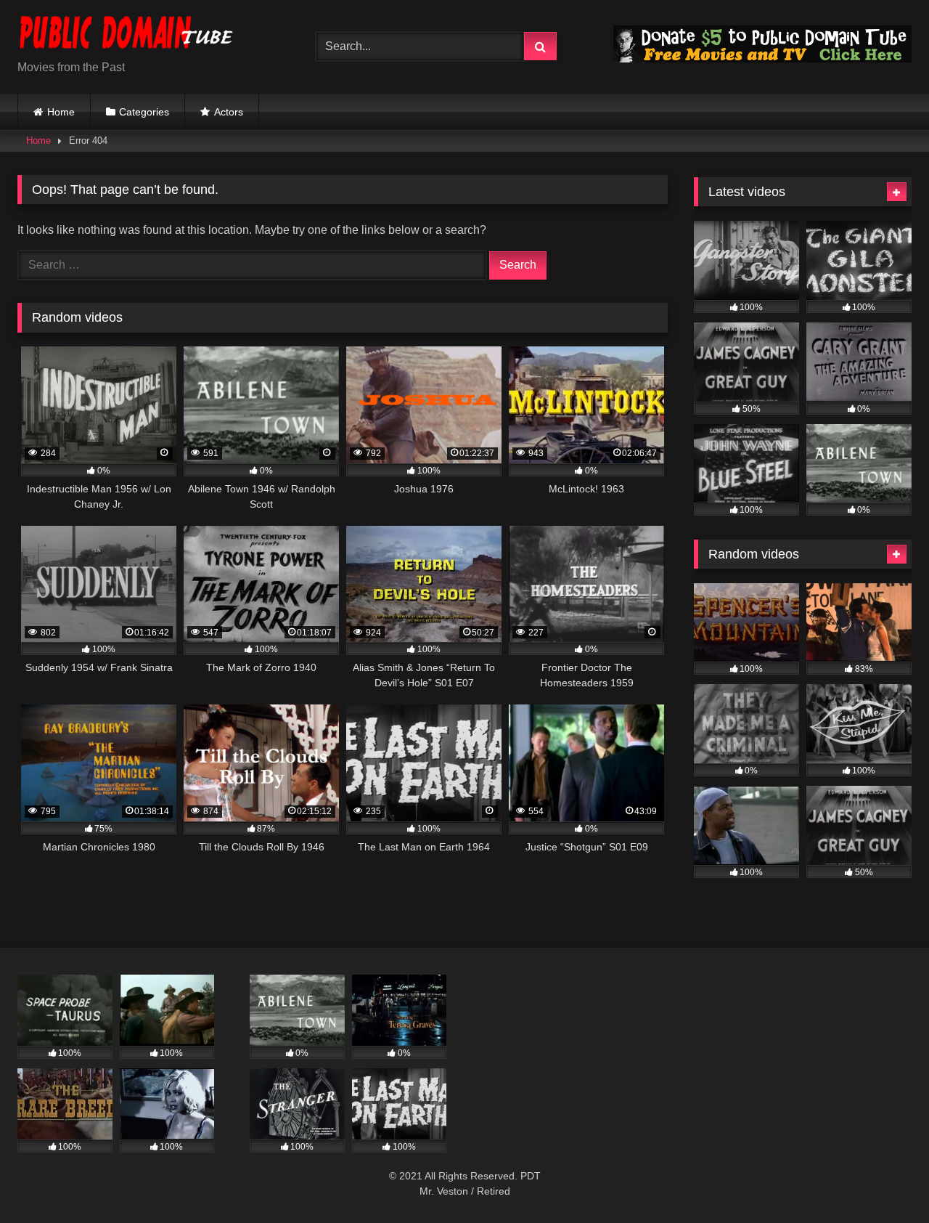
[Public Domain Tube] (126, 35)
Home (61, 112)
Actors (228, 112)
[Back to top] (884, 1180)
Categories (144, 112)
